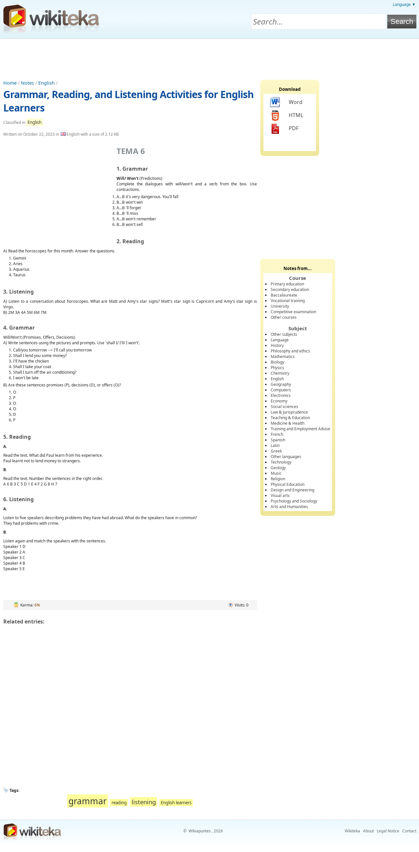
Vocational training (288, 300)
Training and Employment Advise (300, 429)
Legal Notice (388, 831)
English (46, 83)
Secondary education (290, 289)
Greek (276, 451)
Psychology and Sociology (294, 501)
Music (276, 473)
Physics (277, 367)
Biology (277, 362)
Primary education (287, 284)
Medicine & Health (287, 423)
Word (295, 102)
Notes (27, 83)
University (280, 306)
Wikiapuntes (200, 831)
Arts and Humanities (289, 506)
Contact (409, 831)
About (368, 831)
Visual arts (280, 495)
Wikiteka (352, 831)
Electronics (281, 395)
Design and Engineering (292, 490)
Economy (279, 401)
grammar (87, 801)
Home (10, 83)
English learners (176, 803)
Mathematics (283, 356)
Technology (281, 462)
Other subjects (284, 334)
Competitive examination (293, 312)
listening (144, 802)
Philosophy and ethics (290, 351)
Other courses (284, 317)
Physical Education (287, 484)
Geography (281, 384)
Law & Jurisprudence (289, 412)
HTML (296, 115)
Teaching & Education (290, 417)
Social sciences (284, 406)
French (277, 434)
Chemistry (280, 373)
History (277, 345)
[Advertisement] (209, 57)
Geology (278, 467)
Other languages (286, 456)
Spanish (278, 440)
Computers (281, 390)
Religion (278, 479)
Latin (275, 445)
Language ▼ (404, 4)
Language (280, 340)
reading (119, 803)
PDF (294, 128)
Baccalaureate (284, 295)
